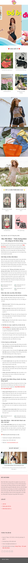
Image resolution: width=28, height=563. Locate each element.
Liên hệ (4, 504)
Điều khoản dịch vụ (6, 508)
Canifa (7, 559)
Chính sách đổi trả (6, 506)
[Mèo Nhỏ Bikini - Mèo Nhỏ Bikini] (14, 2)
